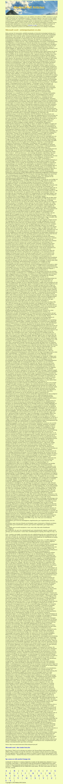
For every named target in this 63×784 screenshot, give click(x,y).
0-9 (8, 780)
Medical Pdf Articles (29, 7)
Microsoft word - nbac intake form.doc (17, 747)
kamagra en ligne (32, 25)
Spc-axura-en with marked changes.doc (18, 759)
